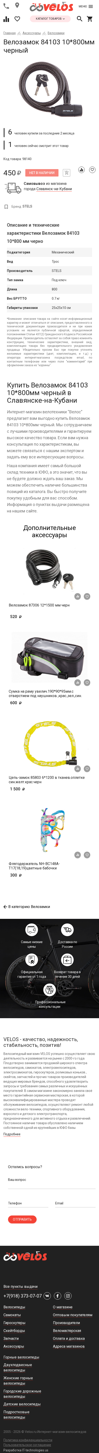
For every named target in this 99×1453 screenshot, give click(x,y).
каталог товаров (49, 18)
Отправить (22, 1219)
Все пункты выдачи (20, 1286)
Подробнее (11, 1134)
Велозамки (56, 33)
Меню (83, 6)
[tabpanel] (49, 89)
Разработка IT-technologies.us (25, 1450)
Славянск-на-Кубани (54, 189)
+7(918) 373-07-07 (22, 1296)
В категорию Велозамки (29, 907)
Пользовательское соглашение (27, 1445)
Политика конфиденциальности (27, 1440)
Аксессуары (32, 33)
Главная (9, 33)
